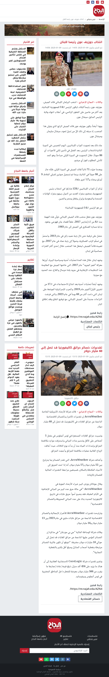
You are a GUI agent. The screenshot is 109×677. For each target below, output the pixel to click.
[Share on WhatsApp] (62, 93)
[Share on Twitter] (74, 93)
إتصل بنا (56, 665)
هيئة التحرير (47, 665)
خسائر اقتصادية (90, 598)
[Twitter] (57, 659)
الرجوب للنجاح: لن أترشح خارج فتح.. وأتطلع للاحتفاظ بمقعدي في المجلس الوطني (28, 411)
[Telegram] (52, 659)
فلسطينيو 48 (66, 636)
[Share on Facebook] (86, 93)
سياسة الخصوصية (54, 669)
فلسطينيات (92, 636)
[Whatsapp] (46, 659)
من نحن (63, 665)
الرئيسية (101, 19)
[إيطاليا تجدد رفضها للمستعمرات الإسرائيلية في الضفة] (30, 151)
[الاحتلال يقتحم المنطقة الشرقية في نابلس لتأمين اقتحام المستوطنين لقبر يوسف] (30, 51)
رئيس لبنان (93, 326)
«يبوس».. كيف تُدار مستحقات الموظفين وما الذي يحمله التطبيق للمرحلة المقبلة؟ (29, 374)
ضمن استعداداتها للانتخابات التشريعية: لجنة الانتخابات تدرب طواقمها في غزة (17, 92)
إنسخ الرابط (60, 317)
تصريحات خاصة (26, 347)
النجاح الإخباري (98, 11)
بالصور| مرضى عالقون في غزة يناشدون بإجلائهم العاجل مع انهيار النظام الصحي (14, 327)
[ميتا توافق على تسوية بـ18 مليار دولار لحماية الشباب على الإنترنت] (30, 120)
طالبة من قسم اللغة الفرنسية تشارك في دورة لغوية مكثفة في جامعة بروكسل (14, 196)
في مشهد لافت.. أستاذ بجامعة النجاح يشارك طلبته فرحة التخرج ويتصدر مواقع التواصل (15, 300)
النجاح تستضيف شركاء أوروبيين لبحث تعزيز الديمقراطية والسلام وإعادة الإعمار (13, 236)
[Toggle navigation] (88, 2)
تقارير (31, 260)
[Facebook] (68, 659)
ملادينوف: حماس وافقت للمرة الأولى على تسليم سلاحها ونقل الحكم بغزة (17, 74)
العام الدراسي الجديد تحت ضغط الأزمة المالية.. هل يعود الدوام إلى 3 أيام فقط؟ (13, 373)
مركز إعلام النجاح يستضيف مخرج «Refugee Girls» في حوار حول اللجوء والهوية (29, 197)
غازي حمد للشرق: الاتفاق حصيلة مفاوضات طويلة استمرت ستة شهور (13, 411)
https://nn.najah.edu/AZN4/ (86, 589)
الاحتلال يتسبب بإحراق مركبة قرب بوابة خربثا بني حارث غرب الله (17, 108)
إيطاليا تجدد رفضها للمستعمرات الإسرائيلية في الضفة (18, 155)
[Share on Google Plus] (80, 93)
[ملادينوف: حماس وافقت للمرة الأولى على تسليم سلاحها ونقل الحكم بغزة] (30, 71)
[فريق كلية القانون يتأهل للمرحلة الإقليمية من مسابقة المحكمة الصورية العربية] (28, 218)
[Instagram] (62, 659)
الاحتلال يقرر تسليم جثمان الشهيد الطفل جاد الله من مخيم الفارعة (16, 139)
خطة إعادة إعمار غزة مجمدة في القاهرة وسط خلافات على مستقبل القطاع (15, 275)
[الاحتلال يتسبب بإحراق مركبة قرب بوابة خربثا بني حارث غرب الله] (30, 105)
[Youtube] (41, 659)
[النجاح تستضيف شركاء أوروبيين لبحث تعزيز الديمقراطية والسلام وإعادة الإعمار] (13, 218)
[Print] (56, 93)
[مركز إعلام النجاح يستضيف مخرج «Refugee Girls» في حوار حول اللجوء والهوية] (28, 179)
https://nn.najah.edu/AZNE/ (86, 317)
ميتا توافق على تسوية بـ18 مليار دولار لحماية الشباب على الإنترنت (18, 123)
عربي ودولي (91, 19)
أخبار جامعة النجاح (24, 171)
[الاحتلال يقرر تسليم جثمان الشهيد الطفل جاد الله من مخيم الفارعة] (30, 137)
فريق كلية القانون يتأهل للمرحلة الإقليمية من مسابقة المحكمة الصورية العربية (28, 236)
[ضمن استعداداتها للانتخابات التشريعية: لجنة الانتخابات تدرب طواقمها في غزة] (30, 88)
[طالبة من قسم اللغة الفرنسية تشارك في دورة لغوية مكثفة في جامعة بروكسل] (13, 179)
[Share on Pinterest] (68, 93)
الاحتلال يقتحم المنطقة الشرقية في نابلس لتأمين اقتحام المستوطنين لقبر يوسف (17, 56)
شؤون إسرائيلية (39, 636)
